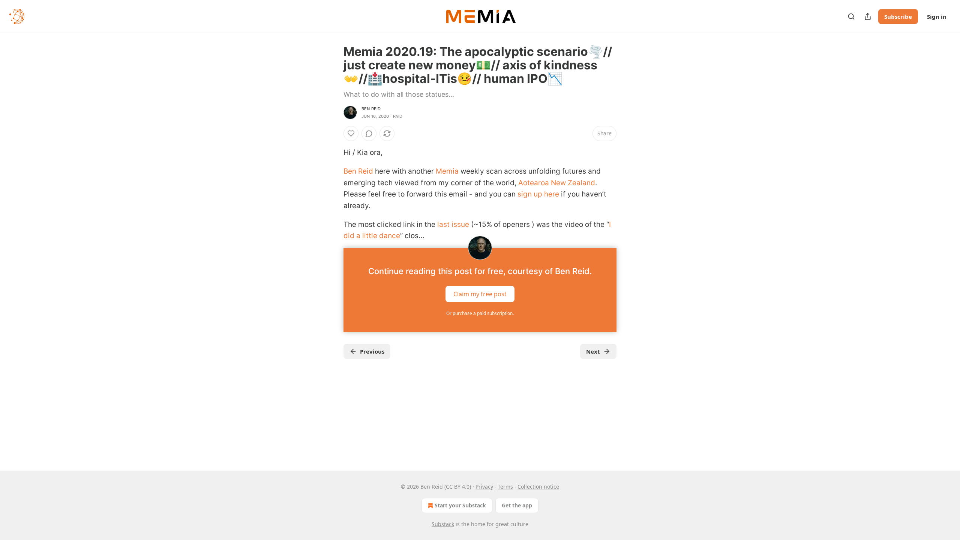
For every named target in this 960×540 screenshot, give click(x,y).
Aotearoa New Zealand (556, 182)
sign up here (538, 194)
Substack (443, 524)
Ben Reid (371, 108)
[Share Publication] (867, 16)
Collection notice (538, 486)
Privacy (484, 486)
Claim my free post (480, 294)
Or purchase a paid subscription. (480, 313)
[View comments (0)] (369, 133)
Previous (372, 351)
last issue (453, 224)
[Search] (851, 16)
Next (593, 351)
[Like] (351, 133)
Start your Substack (460, 505)
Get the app (517, 505)
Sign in (936, 16)
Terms (505, 486)
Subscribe (898, 16)
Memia (447, 171)
